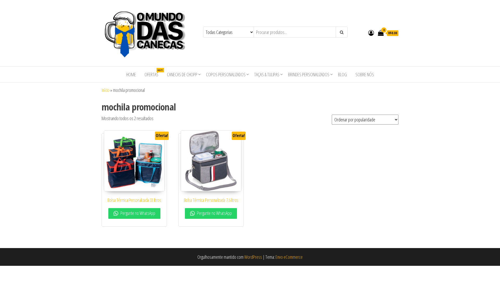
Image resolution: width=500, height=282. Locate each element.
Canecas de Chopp (182, 74)
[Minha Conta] (371, 33)
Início (105, 90)
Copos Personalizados (226, 74)
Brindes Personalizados (308, 74)
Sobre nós (364, 74)
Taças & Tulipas (266, 74)
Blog (342, 74)
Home (131, 74)
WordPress (253, 257)
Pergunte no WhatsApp (137, 213)
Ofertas (153, 73)
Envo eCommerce (289, 257)
